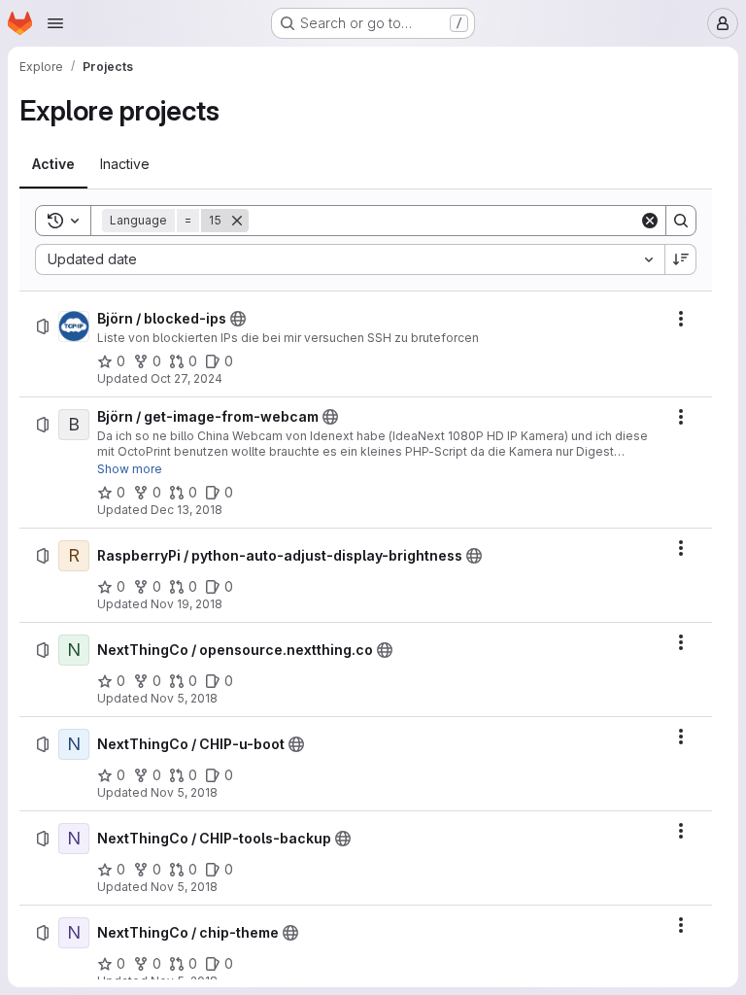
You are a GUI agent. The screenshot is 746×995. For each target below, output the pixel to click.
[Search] (680, 220)
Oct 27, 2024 (186, 378)
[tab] (53, 164)
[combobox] (349, 259)
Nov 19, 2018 (186, 604)
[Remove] (237, 220)
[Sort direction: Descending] (680, 259)
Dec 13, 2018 (186, 509)
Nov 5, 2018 (184, 698)
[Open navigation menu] (55, 23)
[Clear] (649, 220)
